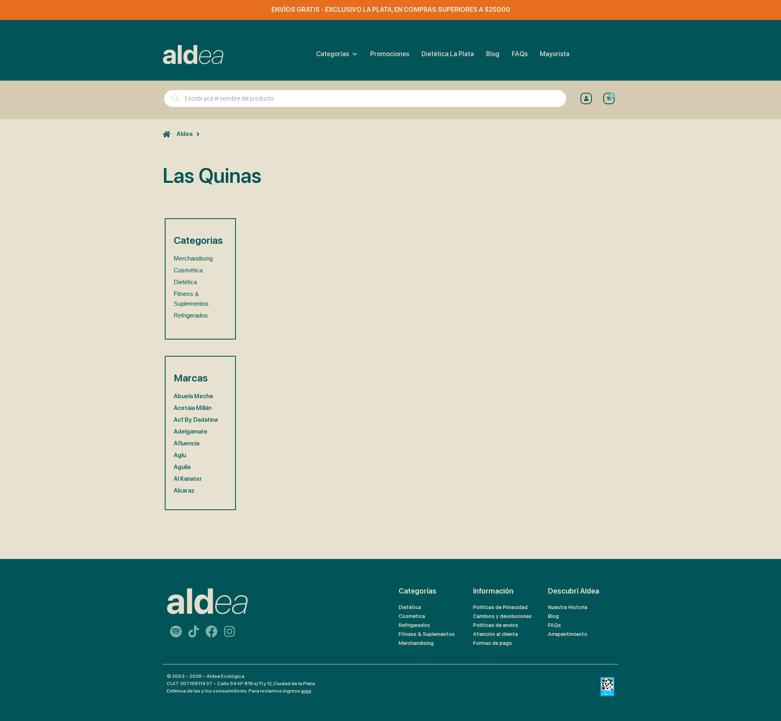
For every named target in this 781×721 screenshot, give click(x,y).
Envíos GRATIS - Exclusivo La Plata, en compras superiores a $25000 (390, 9)
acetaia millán (193, 408)
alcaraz (184, 490)
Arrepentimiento (567, 634)
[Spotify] (176, 631)
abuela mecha (193, 396)
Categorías (332, 54)
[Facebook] (211, 631)
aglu (180, 455)
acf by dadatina (196, 419)
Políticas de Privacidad (500, 607)
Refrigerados (191, 315)
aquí (306, 691)
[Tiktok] (194, 631)
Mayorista (554, 54)
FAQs (520, 54)
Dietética (185, 281)
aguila (182, 467)
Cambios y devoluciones (502, 616)
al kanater (188, 478)
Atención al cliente (495, 634)
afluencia (186, 443)
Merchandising (193, 258)
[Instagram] (229, 631)
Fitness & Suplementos (427, 634)
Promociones (389, 54)
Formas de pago (492, 643)
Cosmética (188, 270)
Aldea (184, 134)
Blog (493, 54)
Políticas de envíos (495, 625)
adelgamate (190, 431)
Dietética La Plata (447, 54)
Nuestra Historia (567, 607)
